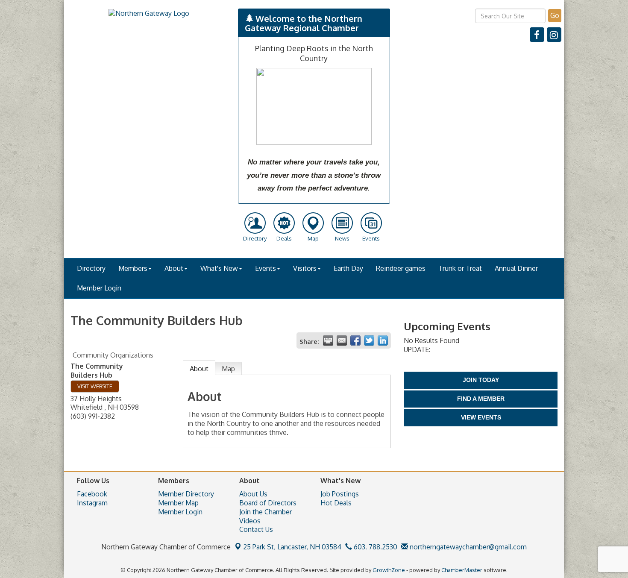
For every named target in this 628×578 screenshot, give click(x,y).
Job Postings (339, 494)
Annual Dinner (516, 268)
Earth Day (348, 268)
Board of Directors (267, 503)
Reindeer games (401, 268)
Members (132, 268)
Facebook (92, 494)
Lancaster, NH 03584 (292, 547)
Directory (91, 268)
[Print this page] (328, 340)
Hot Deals (336, 503)
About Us (253, 494)
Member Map (178, 503)
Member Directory (186, 494)
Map (228, 368)
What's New (219, 268)
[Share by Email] (342, 340)
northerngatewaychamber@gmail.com (467, 547)
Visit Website (94, 386)
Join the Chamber (265, 512)
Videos (250, 520)
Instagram (92, 503)
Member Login (99, 288)
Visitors (305, 268)
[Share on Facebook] (355, 340)
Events (265, 268)
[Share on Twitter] (369, 340)
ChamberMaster (461, 569)
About (173, 268)
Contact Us (256, 529)
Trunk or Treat (460, 268)
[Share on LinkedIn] (383, 340)
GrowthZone (389, 569)
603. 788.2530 (374, 547)
